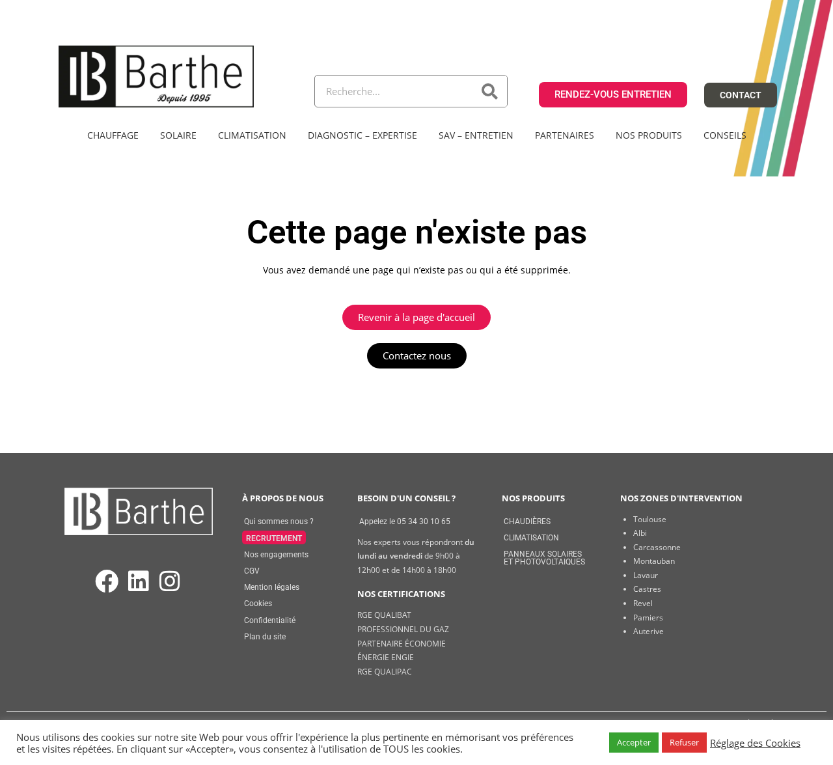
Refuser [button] (684, 742)
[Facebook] (107, 582)
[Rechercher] (490, 91)
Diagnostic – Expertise (362, 135)
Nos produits (649, 135)
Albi (640, 532)
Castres (647, 588)
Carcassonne (657, 547)
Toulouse (649, 519)
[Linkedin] (138, 582)
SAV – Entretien (476, 135)
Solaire (178, 135)
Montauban (654, 560)
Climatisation (252, 135)
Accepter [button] (634, 742)
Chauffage (113, 135)
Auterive (648, 631)
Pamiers (648, 617)
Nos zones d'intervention (681, 498)
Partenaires (564, 135)
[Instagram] (170, 582)
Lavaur (645, 575)
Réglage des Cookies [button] (755, 743)
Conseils (724, 135)
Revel (643, 603)
